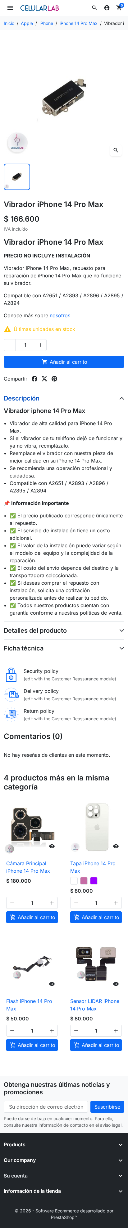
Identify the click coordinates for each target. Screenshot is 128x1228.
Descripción (21, 398)
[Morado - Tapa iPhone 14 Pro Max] (94, 881)
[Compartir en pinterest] (54, 378)
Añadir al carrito (64, 362)
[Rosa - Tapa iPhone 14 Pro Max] (84, 881)
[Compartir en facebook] (34, 378)
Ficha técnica (23, 648)
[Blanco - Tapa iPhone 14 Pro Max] (74, 881)
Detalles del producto (35, 630)
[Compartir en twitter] (44, 378)
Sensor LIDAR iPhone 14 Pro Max (94, 1005)
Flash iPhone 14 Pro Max (29, 1005)
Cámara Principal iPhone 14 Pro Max (28, 867)
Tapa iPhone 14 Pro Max (93, 867)
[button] (94, 8)
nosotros (61, 315)
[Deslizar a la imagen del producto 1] (17, 177)
